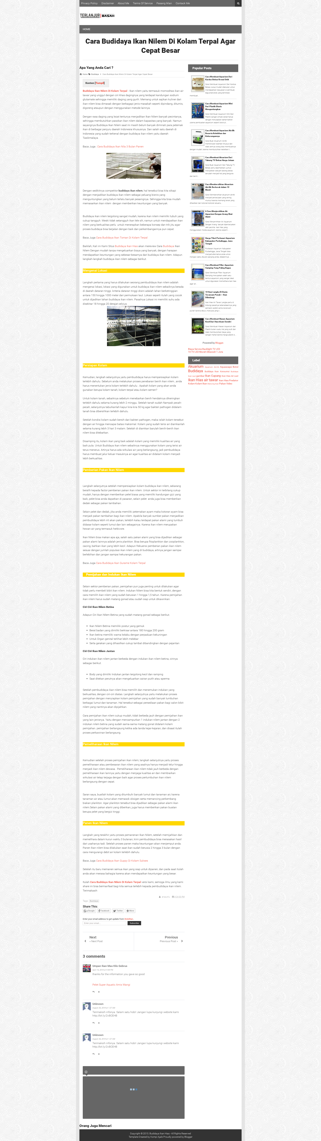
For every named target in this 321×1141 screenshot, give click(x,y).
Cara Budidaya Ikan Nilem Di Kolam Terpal (115, 882)
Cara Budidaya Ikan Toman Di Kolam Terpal (122, 237)
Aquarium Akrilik (212, 367)
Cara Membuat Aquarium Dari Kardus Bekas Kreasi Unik (218, 78)
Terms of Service (143, 3)
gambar (200, 376)
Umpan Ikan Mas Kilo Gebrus (109, 966)
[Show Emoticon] (86, 1072)
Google (91, 911)
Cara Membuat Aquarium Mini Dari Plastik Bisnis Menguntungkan (219, 106)
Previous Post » (169, 941)
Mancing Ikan (213, 384)
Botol (235, 367)
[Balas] (93, 992)
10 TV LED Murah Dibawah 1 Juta (205, 351)
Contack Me (183, 3)
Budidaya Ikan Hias (126, 246)
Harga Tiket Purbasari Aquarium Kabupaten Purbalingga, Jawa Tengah (220, 241)
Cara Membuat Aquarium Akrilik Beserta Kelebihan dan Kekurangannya (220, 133)
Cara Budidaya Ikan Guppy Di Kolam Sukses (122, 860)
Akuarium (195, 366)
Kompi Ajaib (156, 1136)
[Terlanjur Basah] (97, 22)
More (131, 911)
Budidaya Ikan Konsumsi (217, 371)
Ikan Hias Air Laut (230, 376)
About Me (123, 3)
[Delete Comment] (99, 992)
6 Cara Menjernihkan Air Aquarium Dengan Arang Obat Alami (218, 214)
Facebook (104, 911)
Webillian (128, 919)
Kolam (191, 383)
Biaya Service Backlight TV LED (204, 349)
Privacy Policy (89, 3)
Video (229, 383)
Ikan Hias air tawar (203, 380)
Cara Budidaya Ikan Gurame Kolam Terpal (121, 563)
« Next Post (96, 941)
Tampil (100, 83)
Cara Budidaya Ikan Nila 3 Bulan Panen (120, 146)
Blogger (219, 342)
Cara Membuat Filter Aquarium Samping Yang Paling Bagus (219, 266)
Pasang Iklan (164, 3)
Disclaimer (107, 3)
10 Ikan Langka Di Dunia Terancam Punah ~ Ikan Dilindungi (216, 295)
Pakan (222, 383)
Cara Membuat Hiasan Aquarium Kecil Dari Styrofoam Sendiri (220, 320)
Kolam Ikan (201, 383)
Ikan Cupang (213, 375)
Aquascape (226, 367)
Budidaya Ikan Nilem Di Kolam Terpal (105, 90)
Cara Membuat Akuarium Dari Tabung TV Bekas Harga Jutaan (219, 158)
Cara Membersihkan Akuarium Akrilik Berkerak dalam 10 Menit (219, 187)
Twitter (119, 911)
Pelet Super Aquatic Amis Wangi (111, 984)
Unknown (97, 1003)
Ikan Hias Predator (228, 380)
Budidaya (168, 246)
